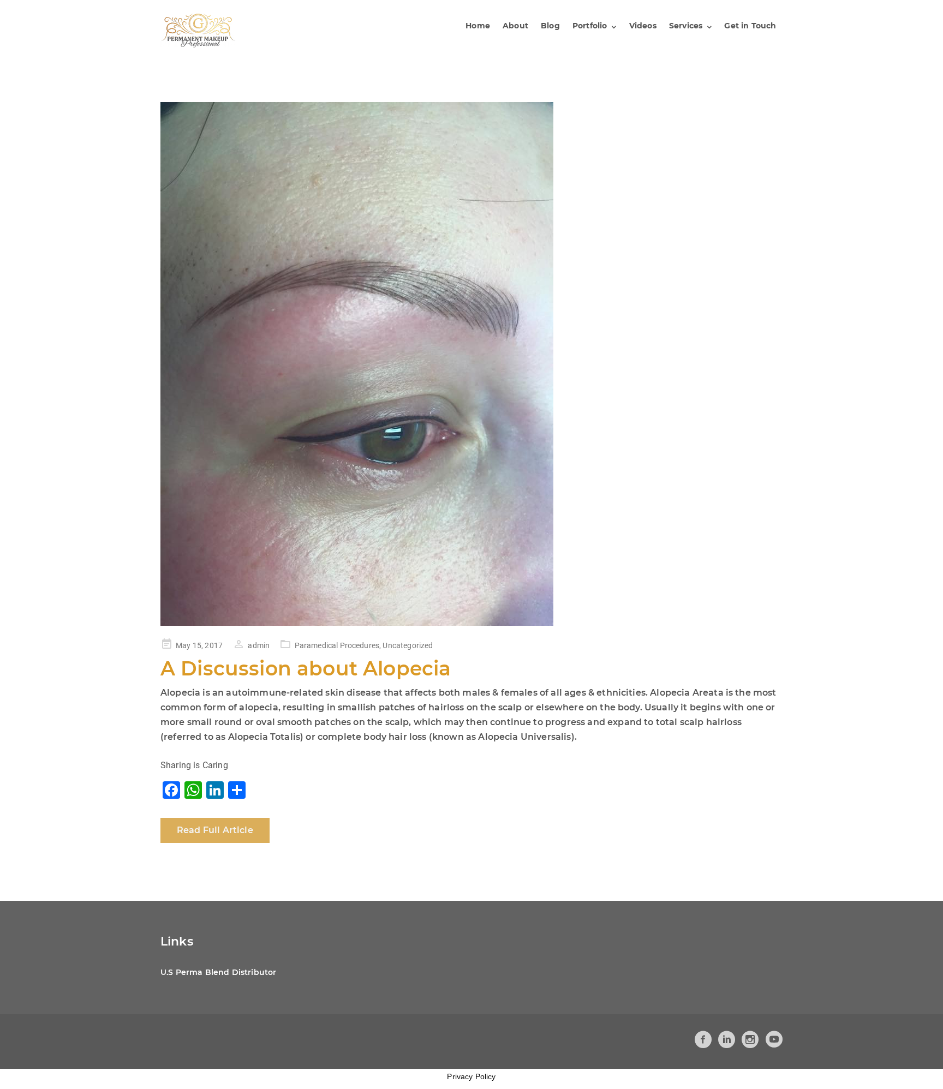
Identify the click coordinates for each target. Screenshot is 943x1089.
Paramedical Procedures (337, 645)
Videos (642, 26)
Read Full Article (215, 830)
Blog (550, 26)
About (515, 26)
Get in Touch (750, 26)
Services (685, 26)
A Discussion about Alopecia (305, 668)
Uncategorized (408, 645)
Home (477, 26)
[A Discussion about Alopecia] (471, 364)
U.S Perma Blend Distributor (218, 972)
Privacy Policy (471, 1076)
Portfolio (589, 26)
